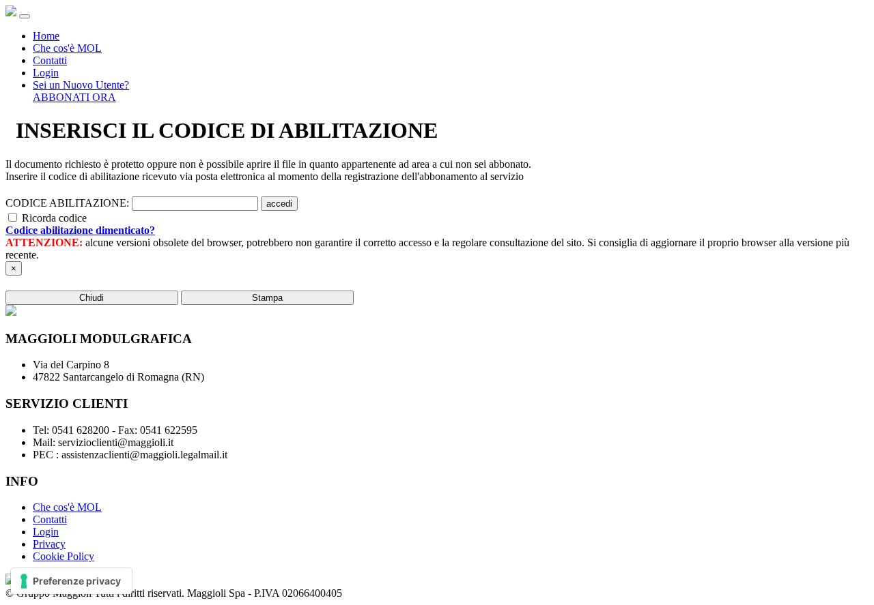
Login (46, 72)
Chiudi (91, 298)
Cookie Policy (63, 556)
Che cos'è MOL (67, 48)
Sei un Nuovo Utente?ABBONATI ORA (81, 91)
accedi (279, 203)
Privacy (49, 544)
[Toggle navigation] (24, 16)
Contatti (50, 60)
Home (46, 36)
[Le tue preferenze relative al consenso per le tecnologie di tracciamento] (71, 581)
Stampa (267, 298)
